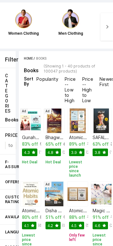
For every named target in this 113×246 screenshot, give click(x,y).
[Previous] (6, 27)
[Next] (106, 27)
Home (28, 58)
